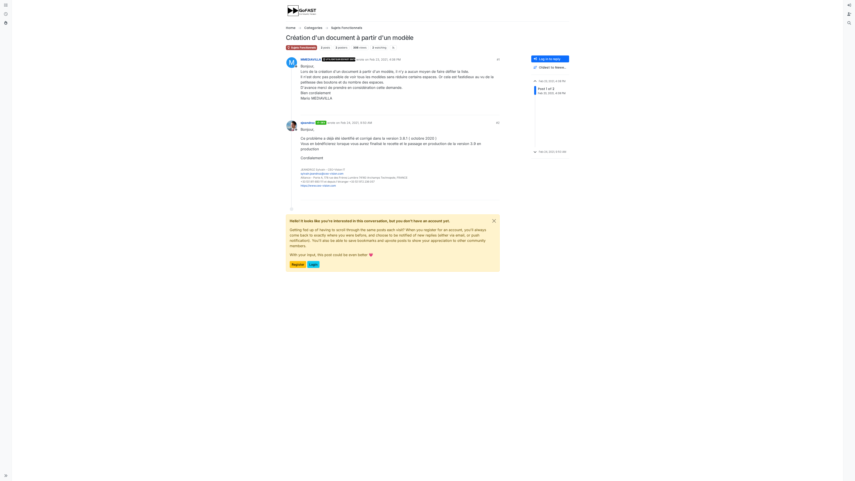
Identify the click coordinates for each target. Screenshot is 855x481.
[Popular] (6, 23)
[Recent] (6, 14)
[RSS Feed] (393, 47)
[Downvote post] (496, 109)
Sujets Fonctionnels (303, 47)
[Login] (849, 5)
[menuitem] (849, 5)
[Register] (849, 14)
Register (298, 264)
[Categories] (6, 5)
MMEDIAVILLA (311, 59)
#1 (498, 59)
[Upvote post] (480, 109)
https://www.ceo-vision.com (318, 185)
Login (313, 264)
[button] (6, 475)
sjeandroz (308, 122)
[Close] (494, 221)
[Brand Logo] (302, 10)
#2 (498, 122)
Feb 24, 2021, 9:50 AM (356, 122)
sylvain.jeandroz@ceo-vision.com (322, 173)
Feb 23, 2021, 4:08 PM (385, 59)
